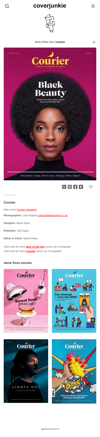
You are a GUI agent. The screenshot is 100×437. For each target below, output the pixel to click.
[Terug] (94, 42)
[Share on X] (64, 187)
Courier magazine (27, 209)
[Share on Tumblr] (81, 187)
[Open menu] (93, 6)
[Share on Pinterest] (69, 187)
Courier (60, 42)
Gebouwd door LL (50, 428)
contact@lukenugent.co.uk (52, 215)
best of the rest (44, 42)
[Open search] (7, 6)
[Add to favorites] (90, 186)
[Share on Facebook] (75, 187)
